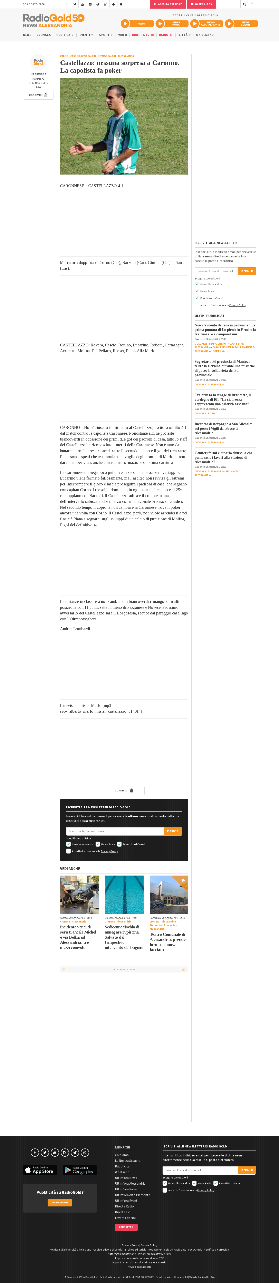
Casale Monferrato (225, 347)
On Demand (205, 35)
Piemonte (156, 925)
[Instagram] (90, 4)
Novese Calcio (107, 56)
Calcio (64, 56)
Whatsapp (122, 1172)
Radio (164, 35)
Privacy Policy (109, 851)
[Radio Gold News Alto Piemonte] (206, 23)
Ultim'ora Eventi (126, 1200)
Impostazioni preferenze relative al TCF (139, 1258)
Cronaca (44, 35)
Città (183, 35)
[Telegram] (98, 4)
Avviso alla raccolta (139, 1267)
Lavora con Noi (125, 1218)
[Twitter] (74, 4)
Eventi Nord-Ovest (133, 844)
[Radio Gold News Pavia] (172, 23)
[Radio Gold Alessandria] (54, 19)
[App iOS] (121, 4)
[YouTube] (82, 4)
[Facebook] (67, 4)
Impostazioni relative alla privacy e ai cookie (139, 1263)
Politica (63, 35)
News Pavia (108, 844)
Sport (104, 35)
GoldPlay (201, 344)
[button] (38, 95)
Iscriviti (173, 831)
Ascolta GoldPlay (170, 4)
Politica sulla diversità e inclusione (70, 1250)
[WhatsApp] (105, 4)
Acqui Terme (236, 344)
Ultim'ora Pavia (126, 1189)
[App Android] (113, 4)
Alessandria (126, 56)
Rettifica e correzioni (217, 1250)
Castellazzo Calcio (83, 56)
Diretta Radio (124, 1206)
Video (122, 35)
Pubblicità (122, 1166)
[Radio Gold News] (137, 23)
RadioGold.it (91, 1277)
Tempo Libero (217, 344)
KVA (213, 1277)
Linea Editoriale (137, 1250)
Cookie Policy (149, 1245)
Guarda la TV (203, 4)
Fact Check (195, 1250)
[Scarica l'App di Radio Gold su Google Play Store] (80, 1170)
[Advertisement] (124, 224)
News (27, 35)
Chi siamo (122, 1155)
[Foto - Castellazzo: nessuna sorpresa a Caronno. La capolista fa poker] (124, 126)
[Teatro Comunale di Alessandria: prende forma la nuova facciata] (169, 895)
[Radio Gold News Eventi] (241, 23)
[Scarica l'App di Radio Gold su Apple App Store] (40, 1170)
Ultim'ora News (126, 1178)
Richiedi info (60, 1202)
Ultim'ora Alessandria (130, 1183)
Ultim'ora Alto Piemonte (132, 1195)
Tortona (218, 351)
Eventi (85, 35)
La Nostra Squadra (127, 1160)
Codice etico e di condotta (109, 1250)
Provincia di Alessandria (164, 927)
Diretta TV (141, 35)
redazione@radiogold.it (175, 1277)
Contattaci (126, 1227)
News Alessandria (82, 844)
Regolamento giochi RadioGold (167, 1250)
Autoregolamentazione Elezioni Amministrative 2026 (139, 1254)
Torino (212, 413)
